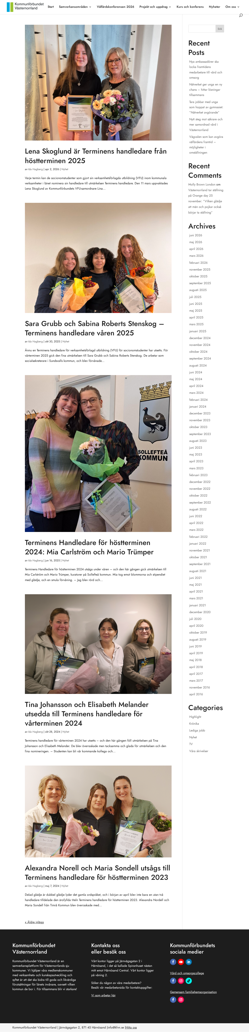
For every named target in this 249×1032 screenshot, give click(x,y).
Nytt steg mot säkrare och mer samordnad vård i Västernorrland (206, 124)
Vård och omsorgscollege (187, 973)
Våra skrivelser (198, 751)
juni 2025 (195, 304)
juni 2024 (195, 372)
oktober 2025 (198, 276)
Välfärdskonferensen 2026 (115, 7)
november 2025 (199, 269)
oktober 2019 (198, 632)
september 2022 (200, 502)
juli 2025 (195, 297)
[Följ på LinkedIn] (189, 962)
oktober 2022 (198, 495)
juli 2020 (195, 619)
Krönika (194, 723)
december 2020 (200, 612)
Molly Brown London (201, 184)
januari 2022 (197, 543)
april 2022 (196, 523)
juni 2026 (195, 235)
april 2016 (196, 694)
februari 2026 (198, 262)
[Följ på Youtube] (181, 962)
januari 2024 (197, 406)
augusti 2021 (197, 571)
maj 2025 (195, 310)
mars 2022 (196, 529)
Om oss (230, 7)
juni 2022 (195, 516)
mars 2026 (196, 255)
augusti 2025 (198, 290)
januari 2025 (197, 331)
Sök (220, 29)
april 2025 (196, 317)
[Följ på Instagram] (181, 981)
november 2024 (199, 345)
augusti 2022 (198, 509)
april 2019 (196, 653)
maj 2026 (195, 242)
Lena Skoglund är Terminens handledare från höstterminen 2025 (96, 156)
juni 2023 (195, 447)
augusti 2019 (197, 639)
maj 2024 (195, 379)
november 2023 (199, 420)
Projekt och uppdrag (153, 7)
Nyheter (214, 7)
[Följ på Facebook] (173, 962)
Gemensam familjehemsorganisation (193, 992)
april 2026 (196, 249)
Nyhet (64, 169)
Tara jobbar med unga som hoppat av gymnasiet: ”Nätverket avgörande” (206, 107)
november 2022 (199, 488)
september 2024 (200, 358)
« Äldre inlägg (34, 922)
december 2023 (199, 413)
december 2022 (199, 482)
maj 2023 (195, 454)
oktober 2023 (198, 427)
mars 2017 (196, 680)
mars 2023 (196, 468)
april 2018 (196, 667)
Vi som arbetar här (103, 995)
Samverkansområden (73, 7)
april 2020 (196, 625)
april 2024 (196, 386)
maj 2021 (195, 584)
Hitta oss (131, 1027)
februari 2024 (198, 399)
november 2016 (199, 687)
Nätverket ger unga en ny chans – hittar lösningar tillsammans (205, 89)
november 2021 (199, 550)
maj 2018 (195, 660)
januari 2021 (197, 605)
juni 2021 (195, 578)
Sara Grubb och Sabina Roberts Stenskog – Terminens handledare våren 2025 (94, 328)
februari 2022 (198, 536)
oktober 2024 (198, 351)
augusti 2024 (198, 365)
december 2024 (199, 338)
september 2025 (200, 283)
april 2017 (196, 674)
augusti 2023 (198, 441)
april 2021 (196, 591)
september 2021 (199, 564)
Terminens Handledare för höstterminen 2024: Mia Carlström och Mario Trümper (89, 547)
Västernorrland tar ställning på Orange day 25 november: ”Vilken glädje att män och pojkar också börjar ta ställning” (205, 201)
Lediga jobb (197, 730)
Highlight (195, 717)
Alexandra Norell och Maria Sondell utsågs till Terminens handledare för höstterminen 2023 (97, 873)
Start (51, 7)
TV (191, 744)
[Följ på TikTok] (189, 981)
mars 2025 (196, 324)
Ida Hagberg (35, 169)
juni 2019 (195, 646)
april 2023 (196, 461)
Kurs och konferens (190, 7)
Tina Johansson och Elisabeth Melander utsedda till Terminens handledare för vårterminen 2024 (87, 713)
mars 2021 (196, 598)
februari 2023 (198, 475)
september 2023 (200, 434)
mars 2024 (196, 392)
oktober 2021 (198, 557)
